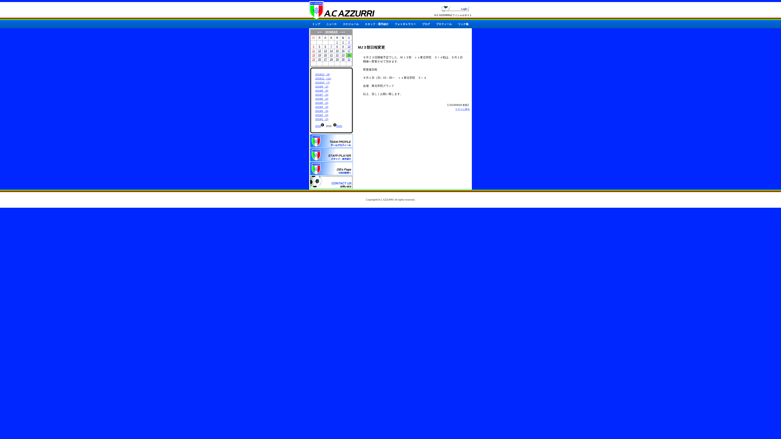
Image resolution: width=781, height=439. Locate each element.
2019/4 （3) (321, 107)
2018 (318, 126)
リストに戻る (462, 109)
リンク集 (463, 24)
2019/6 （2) (321, 99)
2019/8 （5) (321, 90)
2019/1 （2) (321, 119)
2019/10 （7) (322, 82)
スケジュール (351, 24)
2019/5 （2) (321, 103)
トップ (316, 24)
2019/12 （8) (322, 74)
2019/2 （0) (321, 115)
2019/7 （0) (321, 94)
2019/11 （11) (323, 78)
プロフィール (444, 24)
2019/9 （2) (321, 86)
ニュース (331, 24)
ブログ (426, 24)
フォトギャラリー (405, 24)
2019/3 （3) (321, 111)
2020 (339, 126)
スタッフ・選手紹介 (377, 24)
